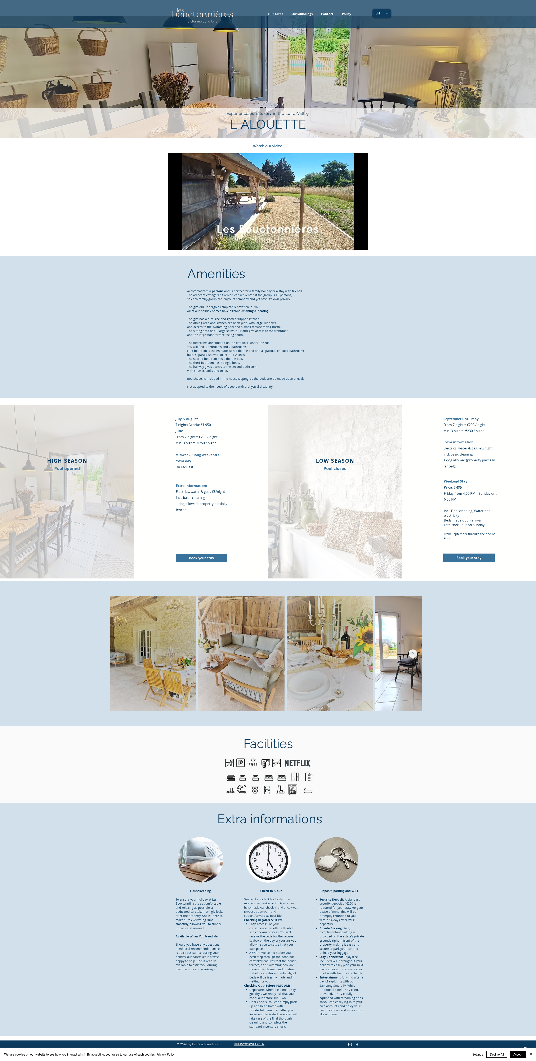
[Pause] (173, 244)
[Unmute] (180, 244)
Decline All (497, 1054)
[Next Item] (413, 653)
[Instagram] (350, 1044)
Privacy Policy (165, 1054)
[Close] (530, 1054)
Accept (517, 1054)
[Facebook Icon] (357, 1044)
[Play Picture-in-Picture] (355, 244)
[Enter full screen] (362, 244)
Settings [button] (477, 1054)
